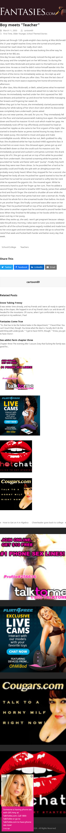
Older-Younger (19, 33)
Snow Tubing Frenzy (11, 302)
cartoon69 (28, 30)
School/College (9, 247)
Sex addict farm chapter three (16, 340)
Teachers (24, 247)
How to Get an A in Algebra (14, 522)
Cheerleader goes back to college (47, 522)
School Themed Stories (37, 33)
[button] (64, 11)
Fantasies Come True (11, 321)
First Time (7, 33)
